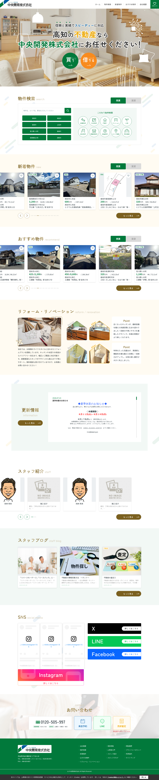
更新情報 (111, 746)
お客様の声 (111, 750)
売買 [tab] (118, 100)
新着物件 (118, 4)
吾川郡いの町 (34, 131)
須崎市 (59, 138)
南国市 (59, 118)
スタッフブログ (113, 758)
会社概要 (143, 4)
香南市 (34, 125)
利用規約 (129, 754)
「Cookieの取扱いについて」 (115, 777)
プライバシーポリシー (133, 750)
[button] (20, 215)
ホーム (97, 4)
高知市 (34, 118)
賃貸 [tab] (133, 100)
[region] (94, 417)
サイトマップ (130, 758)
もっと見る (128, 215)
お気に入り (154, 6)
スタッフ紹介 (112, 754)
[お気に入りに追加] (21, 175)
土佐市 (59, 125)
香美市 (59, 131)
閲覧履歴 (129, 746)
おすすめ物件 (131, 4)
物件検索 (107, 4)
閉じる (144, 777)
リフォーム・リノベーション (90, 761)
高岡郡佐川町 (34, 138)
